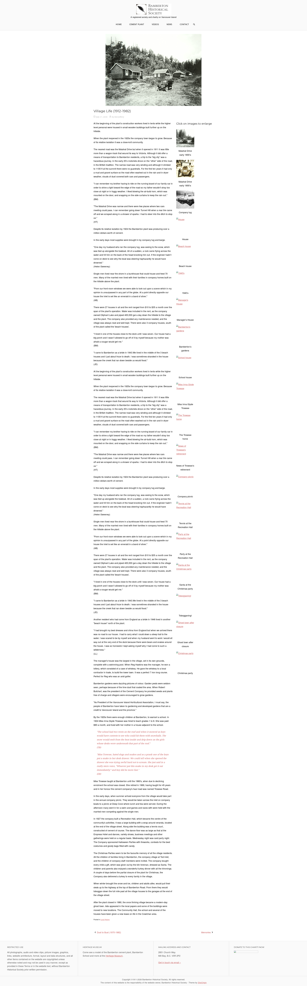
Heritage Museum (114, 955)
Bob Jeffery (119, 117)
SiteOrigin (202, 982)
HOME (119, 24)
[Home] (153, 9)
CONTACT (184, 24)
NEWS (169, 24)
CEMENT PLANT (136, 24)
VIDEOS (155, 24)
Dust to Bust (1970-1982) (109, 932)
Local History (105, 919)
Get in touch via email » (169, 962)
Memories (206, 932)
